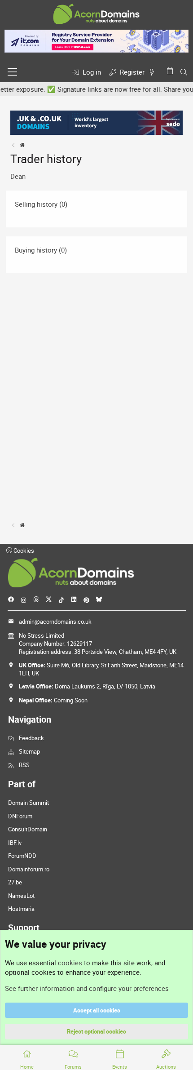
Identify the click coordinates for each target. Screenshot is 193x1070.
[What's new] (153, 72)
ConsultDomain (27, 829)
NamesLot (21, 896)
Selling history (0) (41, 204)
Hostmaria (21, 909)
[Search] (183, 72)
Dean (18, 176)
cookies (70, 962)
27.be (15, 882)
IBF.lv (15, 843)
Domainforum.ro (28, 869)
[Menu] (12, 72)
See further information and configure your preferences (87, 988)
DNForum (20, 816)
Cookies (23, 550)
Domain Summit (28, 803)
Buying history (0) (41, 249)
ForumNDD (22, 856)
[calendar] (171, 71)
